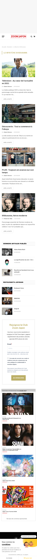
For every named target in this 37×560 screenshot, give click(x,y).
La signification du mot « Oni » (24, 260)
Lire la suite (8, 99)
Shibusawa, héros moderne (14, 216)
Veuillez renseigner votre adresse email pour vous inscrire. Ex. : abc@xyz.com (18, 353)
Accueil (4, 47)
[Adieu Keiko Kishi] (7, 252)
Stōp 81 (16, 309)
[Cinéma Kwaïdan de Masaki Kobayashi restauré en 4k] (13, 422)
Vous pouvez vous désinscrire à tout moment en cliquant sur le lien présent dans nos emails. (17, 370)
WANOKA (17, 298)
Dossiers (9, 47)
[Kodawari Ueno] (7, 290)
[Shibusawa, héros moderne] (18, 202)
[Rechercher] (31, 36)
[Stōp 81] (7, 311)
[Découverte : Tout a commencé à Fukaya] (18, 113)
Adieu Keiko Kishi (19, 249)
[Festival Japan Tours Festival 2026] (9, 515)
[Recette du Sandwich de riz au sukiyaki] (7, 272)
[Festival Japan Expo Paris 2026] (8, 484)
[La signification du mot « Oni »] (7, 262)
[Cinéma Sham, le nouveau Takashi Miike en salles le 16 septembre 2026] (13, 453)
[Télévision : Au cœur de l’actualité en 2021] (18, 67)
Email (9, 344)
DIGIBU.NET (23, 391)
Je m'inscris (18, 378)
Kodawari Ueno (19, 288)
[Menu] (3, 36)
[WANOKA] (7, 301)
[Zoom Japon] (18, 36)
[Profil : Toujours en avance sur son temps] (18, 157)
